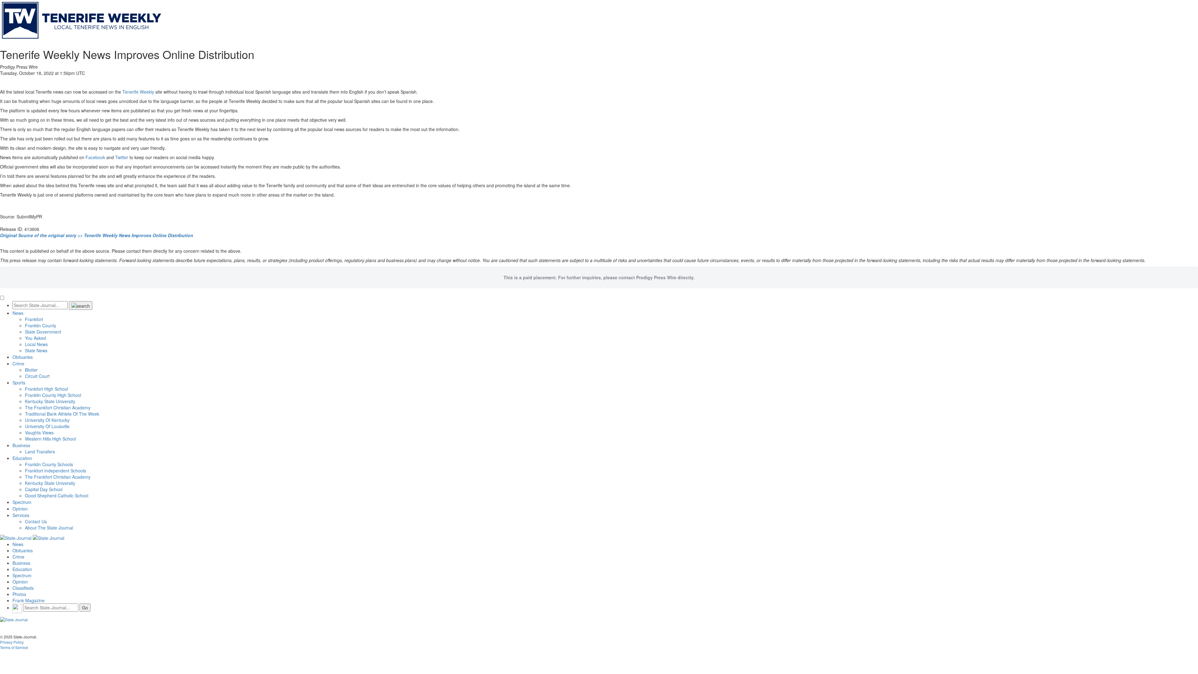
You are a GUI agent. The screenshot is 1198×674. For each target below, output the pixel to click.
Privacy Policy (12, 642)
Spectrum (22, 502)
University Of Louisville (47, 426)
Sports (18, 382)
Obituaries (22, 357)
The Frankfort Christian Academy (57, 407)
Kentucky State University (50, 401)
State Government (43, 332)
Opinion (20, 509)
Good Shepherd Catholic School (56, 495)
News (17, 313)
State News (36, 350)
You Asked (35, 338)
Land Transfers (40, 451)
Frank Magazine (28, 600)
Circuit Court (37, 376)
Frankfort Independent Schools (55, 470)
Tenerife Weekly (138, 92)
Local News (36, 344)
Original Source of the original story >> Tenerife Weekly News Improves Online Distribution (96, 235)
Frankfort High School (46, 389)
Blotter (31, 370)
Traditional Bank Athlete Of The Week (62, 414)
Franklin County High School (53, 395)
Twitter (121, 157)
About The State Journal (49, 528)
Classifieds (23, 588)
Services (20, 515)
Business (21, 445)
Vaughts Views (39, 432)
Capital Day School (43, 489)
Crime (18, 363)
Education (22, 458)
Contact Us (36, 521)
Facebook (95, 157)
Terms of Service (14, 647)
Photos (19, 594)
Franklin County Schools (49, 464)
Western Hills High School (50, 439)
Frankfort (34, 319)
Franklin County (40, 325)
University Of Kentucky (47, 420)
